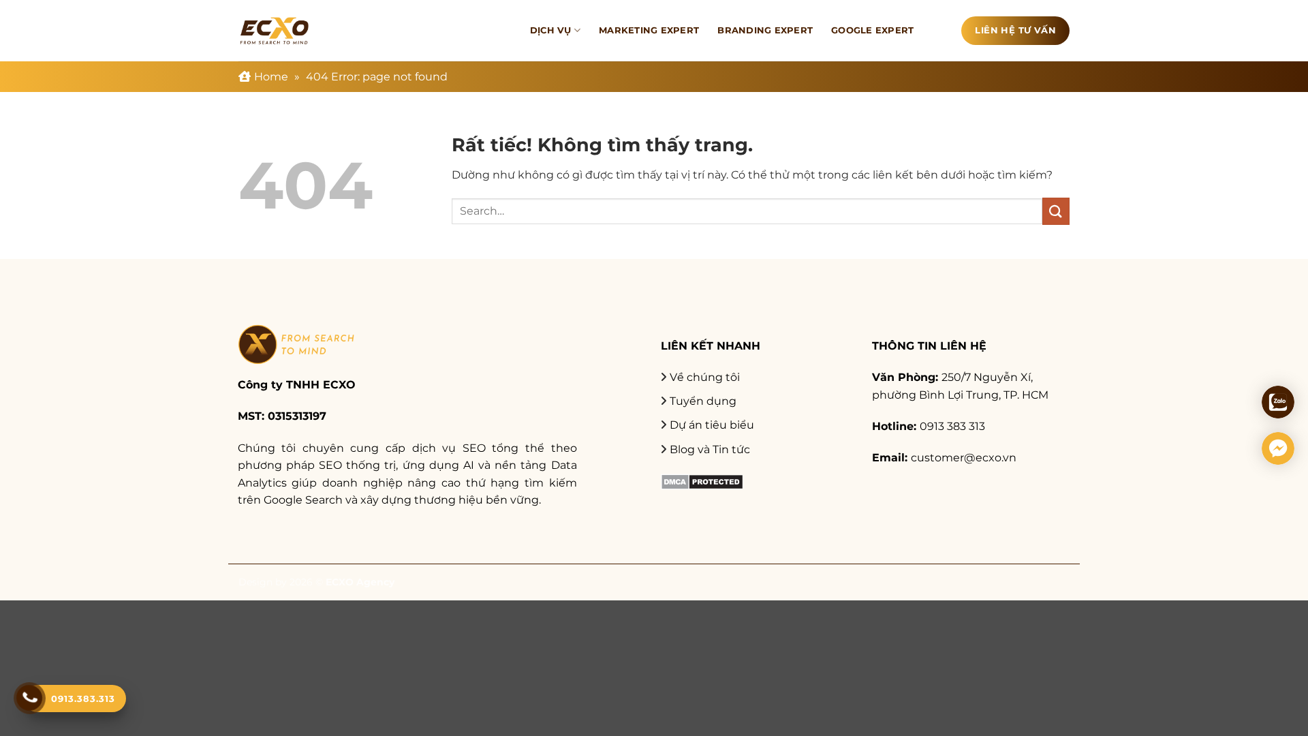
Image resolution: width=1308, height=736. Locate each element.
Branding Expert (765, 30)
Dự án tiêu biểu (712, 424)
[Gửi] (1056, 211)
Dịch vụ (551, 30)
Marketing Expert (649, 30)
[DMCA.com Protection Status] (702, 480)
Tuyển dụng (703, 401)
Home (271, 76)
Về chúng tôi (705, 377)
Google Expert (872, 30)
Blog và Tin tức (710, 449)
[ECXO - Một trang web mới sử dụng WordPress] (274, 31)
